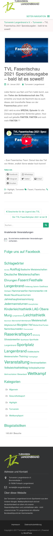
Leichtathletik (34, 314)
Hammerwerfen (20, 290)
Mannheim (7, 321)
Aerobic (6, 270)
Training (23, 356)
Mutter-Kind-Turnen (40, 325)
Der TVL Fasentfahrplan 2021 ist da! (29, 217)
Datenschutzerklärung (33, 524)
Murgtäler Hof (25, 324)
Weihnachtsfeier (10, 374)
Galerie (36, 286)
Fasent (30, 189)
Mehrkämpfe (26, 320)
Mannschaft (16, 320)
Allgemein (13, 389)
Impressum (15, 524)
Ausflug (15, 269)
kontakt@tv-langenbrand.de (19, 487)
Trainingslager (33, 357)
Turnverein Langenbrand (34, 84)
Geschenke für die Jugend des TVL (23, 211)
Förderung (28, 286)
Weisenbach (22, 374)
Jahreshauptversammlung (18, 299)
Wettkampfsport (16, 415)
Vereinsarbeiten (38, 362)
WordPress (27, 533)
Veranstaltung (16, 362)
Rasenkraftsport (18, 334)
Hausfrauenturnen (21, 295)
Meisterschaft (39, 320)
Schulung (36, 335)
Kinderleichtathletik (18, 309)
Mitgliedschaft (10, 324)
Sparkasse (25, 339)
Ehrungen (10, 280)
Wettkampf (37, 373)
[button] (36, 16)
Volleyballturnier (36, 367)
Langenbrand (17, 315)
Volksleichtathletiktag (16, 367)
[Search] (46, 225)
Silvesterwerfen (12, 339)
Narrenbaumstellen (13, 328)
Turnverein (20, 189)
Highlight (10, 189)
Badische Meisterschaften (34, 269)
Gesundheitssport (17, 395)
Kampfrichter (33, 304)
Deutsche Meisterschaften (22, 274)
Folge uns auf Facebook (22, 251)
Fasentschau (39, 189)
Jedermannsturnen (16, 304)
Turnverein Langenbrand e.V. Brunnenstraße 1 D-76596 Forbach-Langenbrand (21, 480)
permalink (8, 192)
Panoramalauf (28, 329)
